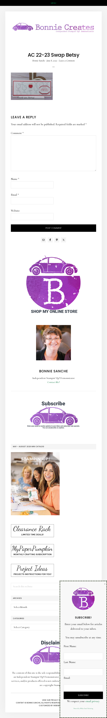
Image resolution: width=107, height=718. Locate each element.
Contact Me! (53, 382)
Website (15, 210)
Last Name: (70, 662)
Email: (67, 678)
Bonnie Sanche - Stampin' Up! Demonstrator (53, 26)
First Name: (70, 646)
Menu (53, 3)
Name (15, 179)
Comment (17, 133)
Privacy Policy (58, 700)
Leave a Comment (67, 60)
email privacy (92, 701)
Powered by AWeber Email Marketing (83, 708)
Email (15, 194)
